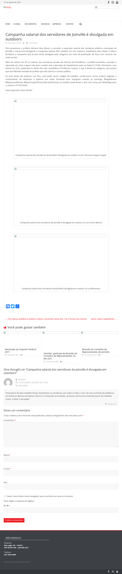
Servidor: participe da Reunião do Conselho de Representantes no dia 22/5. (60, 356)
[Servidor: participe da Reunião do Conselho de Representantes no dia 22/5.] (61, 332)
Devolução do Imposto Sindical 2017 (20, 350)
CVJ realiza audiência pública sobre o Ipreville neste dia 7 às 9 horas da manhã (45, 318)
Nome (7, 455)
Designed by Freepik (24, 562)
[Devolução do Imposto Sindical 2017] (22, 332)
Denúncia (45, 24)
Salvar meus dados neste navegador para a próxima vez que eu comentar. (40, 496)
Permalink (23, 385)
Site (5, 482)
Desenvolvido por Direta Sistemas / (12, 562)
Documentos (30, 24)
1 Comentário (33, 43)
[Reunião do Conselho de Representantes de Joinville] (99, 332)
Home (7, 24)
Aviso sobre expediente (104, 318)
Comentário (10, 420)
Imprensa (57, 24)
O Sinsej (16, 24)
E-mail (7, 468)
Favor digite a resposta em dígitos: (19, 501)
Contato (70, 24)
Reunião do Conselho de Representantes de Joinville (95, 350)
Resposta (112, 404)
